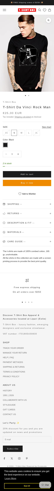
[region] (27, 288)
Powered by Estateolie (37, 466)
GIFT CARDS (9, 409)
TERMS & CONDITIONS (14, 372)
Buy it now (27, 183)
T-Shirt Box (9, 102)
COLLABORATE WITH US (15, 400)
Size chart (46, 127)
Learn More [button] (10, 478)
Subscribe (12, 449)
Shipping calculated (23, 117)
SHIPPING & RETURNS (13, 367)
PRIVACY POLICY (11, 376)
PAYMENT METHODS (13, 362)
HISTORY (7, 390)
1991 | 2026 (8, 395)
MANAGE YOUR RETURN (15, 353)
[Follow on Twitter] (11, 458)
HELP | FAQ (8, 357)
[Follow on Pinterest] (26, 458)
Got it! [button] (27, 486)
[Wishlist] (44, 10)
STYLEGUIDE (9, 405)
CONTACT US (9, 414)
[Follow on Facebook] (4, 458)
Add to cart (27, 174)
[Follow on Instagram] (19, 458)
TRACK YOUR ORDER (13, 348)
